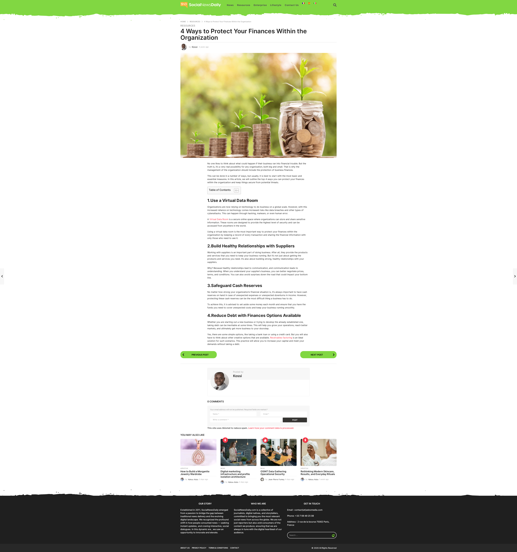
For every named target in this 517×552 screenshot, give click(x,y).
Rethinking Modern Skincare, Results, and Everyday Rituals (318, 473)
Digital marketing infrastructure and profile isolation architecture (235, 474)
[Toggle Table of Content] (235, 190)
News (230, 5)
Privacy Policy (199, 548)
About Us (185, 548)
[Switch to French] (303, 3)
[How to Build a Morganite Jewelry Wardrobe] (198, 452)
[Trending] (225, 440)
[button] (335, 5)
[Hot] (265, 440)
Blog (263, 468)
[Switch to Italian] (315, 3)
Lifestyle (275, 5)
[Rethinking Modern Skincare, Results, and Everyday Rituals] (319, 452)
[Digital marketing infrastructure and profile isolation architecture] (239, 452)
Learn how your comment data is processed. (271, 428)
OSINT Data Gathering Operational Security (273, 473)
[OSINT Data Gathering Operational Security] (279, 452)
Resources (243, 5)
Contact (234, 548)
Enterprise (260, 5)
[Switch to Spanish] (309, 3)
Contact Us (292, 5)
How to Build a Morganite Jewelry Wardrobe (194, 473)
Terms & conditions (218, 548)
